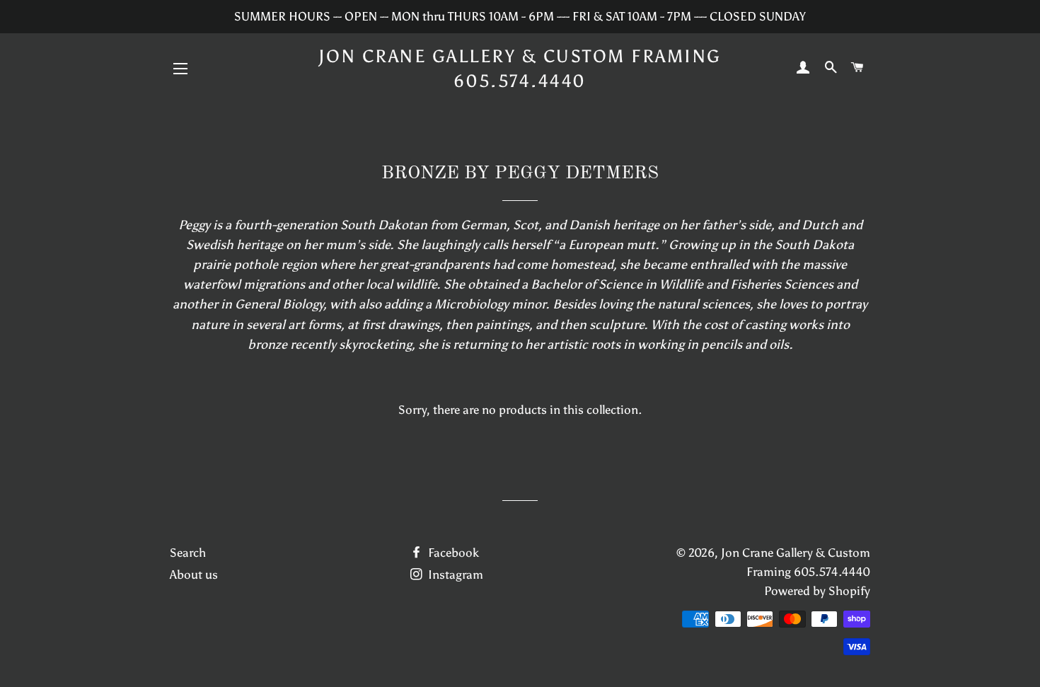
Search (188, 552)
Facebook (452, 552)
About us (194, 574)
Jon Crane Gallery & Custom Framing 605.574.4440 (520, 68)
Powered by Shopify (817, 591)
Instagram (454, 574)
